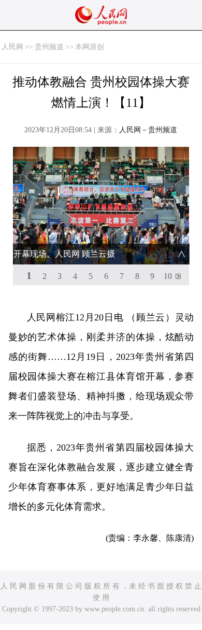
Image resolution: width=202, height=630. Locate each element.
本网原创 (89, 47)
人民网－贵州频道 (148, 130)
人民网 (12, 47)
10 (168, 276)
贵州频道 (49, 47)
